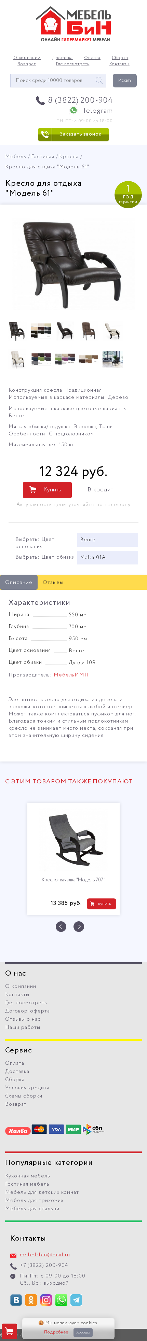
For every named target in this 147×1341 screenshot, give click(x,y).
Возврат (26, 64)
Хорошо (83, 1332)
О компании (27, 58)
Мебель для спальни (32, 1209)
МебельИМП (71, 675)
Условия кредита (27, 1088)
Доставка (62, 58)
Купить (52, 489)
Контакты (119, 64)
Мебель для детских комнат (42, 1192)
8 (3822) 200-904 (80, 100)
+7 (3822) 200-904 (44, 1265)
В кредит (100, 489)
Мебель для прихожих (34, 1200)
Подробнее (56, 1332)
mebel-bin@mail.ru (45, 1255)
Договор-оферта (27, 1011)
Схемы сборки (23, 1096)
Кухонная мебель (27, 1176)
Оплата (92, 58)
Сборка (120, 58)
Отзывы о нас (23, 1019)
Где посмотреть (73, 64)
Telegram (97, 111)
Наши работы (22, 1027)
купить (104, 903)
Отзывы (53, 582)
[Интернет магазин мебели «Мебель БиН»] (73, 40)
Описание (18, 582)
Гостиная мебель (27, 1184)
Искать (124, 80)
